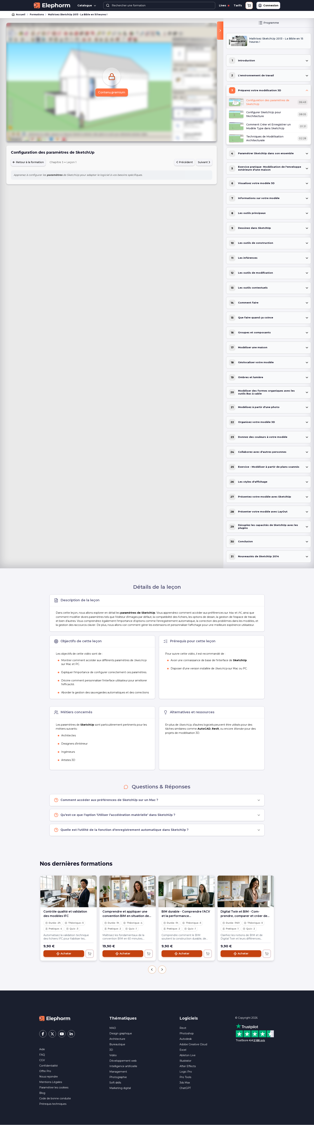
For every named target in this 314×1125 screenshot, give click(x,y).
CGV (42, 1060)
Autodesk (186, 1039)
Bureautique (117, 1044)
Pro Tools (185, 1077)
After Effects (188, 1066)
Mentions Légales (50, 1082)
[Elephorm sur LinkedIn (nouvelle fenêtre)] (71, 1033)
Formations (37, 14)
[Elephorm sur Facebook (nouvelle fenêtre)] (43, 1033)
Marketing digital (120, 1088)
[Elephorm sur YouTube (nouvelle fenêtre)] (61, 1033)
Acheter (66, 953)
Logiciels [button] (189, 1018)
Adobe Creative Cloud (193, 1044)
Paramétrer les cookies (53, 1087)
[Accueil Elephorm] (54, 1018)
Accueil (20, 14)
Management (118, 1071)
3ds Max (185, 1082)
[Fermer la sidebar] (220, 30)
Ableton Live (188, 1055)
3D (111, 1049)
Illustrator (185, 1060)
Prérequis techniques (52, 1104)
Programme (271, 22)
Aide (42, 1049)
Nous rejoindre (48, 1076)
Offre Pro (45, 1071)
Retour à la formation (29, 162)
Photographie (118, 1077)
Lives (223, 5)
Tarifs (238, 5)
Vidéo (113, 1055)
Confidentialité (48, 1065)
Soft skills (115, 1082)
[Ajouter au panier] (90, 954)
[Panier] (249, 5)
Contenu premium (111, 92)
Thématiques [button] (123, 1018)
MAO (112, 1028)
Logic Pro (186, 1071)
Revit (183, 1028)
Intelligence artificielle (123, 1066)
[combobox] (159, 5)
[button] (152, 969)
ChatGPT (185, 1088)
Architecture (117, 1039)
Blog (42, 1093)
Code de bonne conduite (55, 1098)
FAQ (42, 1054)
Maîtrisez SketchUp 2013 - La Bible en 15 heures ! (77, 14)
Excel (183, 1049)
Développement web (123, 1060)
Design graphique (120, 1033)
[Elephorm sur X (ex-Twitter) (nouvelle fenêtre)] (52, 1033)
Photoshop (187, 1033)
